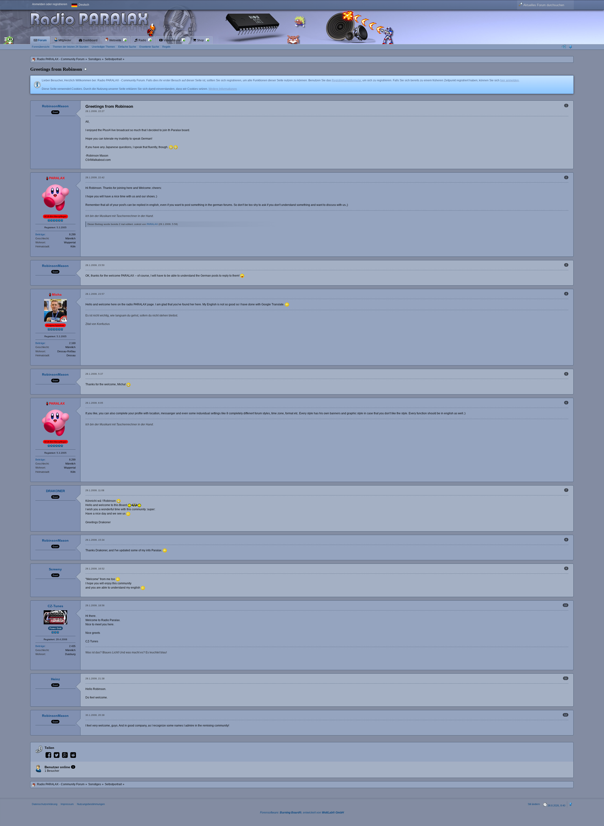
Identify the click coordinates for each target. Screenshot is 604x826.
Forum (42, 40)
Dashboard (89, 40)
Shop (200, 40)
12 (565, 715)
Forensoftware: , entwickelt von (302, 812)
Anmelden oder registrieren (49, 4)
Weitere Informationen (223, 89)
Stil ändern (534, 804)
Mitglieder (64, 40)
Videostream (171, 40)
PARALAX (152, 224)
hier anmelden (509, 80)
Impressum (67, 804)
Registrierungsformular (346, 80)
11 (565, 678)
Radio (142, 40)
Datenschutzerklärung (44, 804)
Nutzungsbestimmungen (91, 804)
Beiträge (40, 234)
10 (565, 605)
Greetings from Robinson (56, 69)
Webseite (115, 40)
